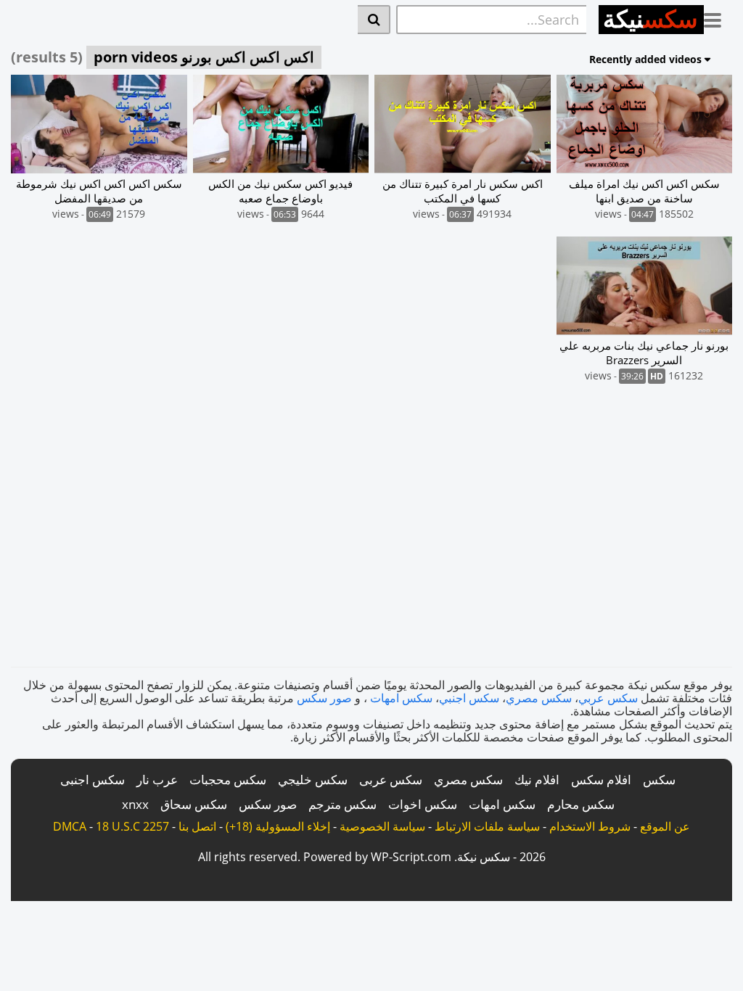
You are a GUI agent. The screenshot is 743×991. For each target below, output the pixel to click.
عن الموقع (665, 826)
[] (374, 19)
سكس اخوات (422, 804)
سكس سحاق (193, 804)
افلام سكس (601, 779)
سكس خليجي (313, 779)
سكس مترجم (342, 804)
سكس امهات (401, 698)
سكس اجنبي (469, 698)
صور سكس (324, 698)
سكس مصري (539, 698)
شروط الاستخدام (590, 826)
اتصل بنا (197, 826)
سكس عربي (608, 698)
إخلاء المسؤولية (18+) (278, 826)
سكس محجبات (227, 779)
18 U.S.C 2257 (132, 826)
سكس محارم (581, 804)
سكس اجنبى (92, 779)
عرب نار (157, 779)
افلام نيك (536, 779)
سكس (659, 779)
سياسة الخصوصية (382, 826)
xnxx (135, 804)
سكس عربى (390, 779)
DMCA (69, 826)
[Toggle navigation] (718, 17)
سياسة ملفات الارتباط (487, 826)
